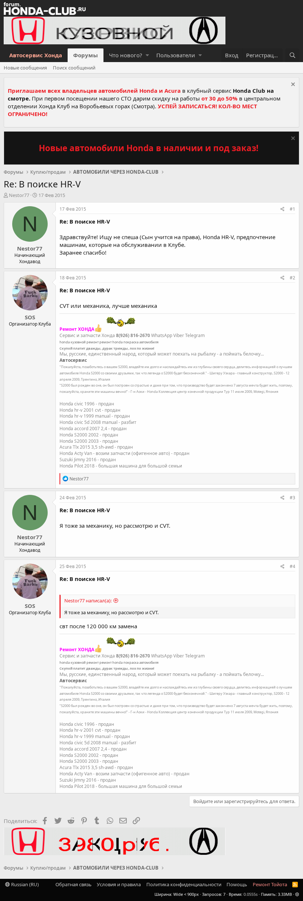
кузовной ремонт (85, 342)
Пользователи (175, 55)
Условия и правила (119, 884)
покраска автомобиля (141, 342)
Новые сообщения (25, 67)
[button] (147, 55)
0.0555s (251, 894)
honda (64, 342)
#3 (292, 497)
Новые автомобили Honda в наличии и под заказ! (148, 148)
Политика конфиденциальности (183, 884)
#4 (292, 566)
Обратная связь (73, 884)
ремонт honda (111, 342)
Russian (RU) (24, 884)
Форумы (85, 55)
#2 (292, 278)
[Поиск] (292, 55)
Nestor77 (19, 195)
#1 (292, 209)
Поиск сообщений (74, 67)
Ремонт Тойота (270, 884)
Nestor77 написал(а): (88, 600)
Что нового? (125, 55)
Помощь (237, 884)
